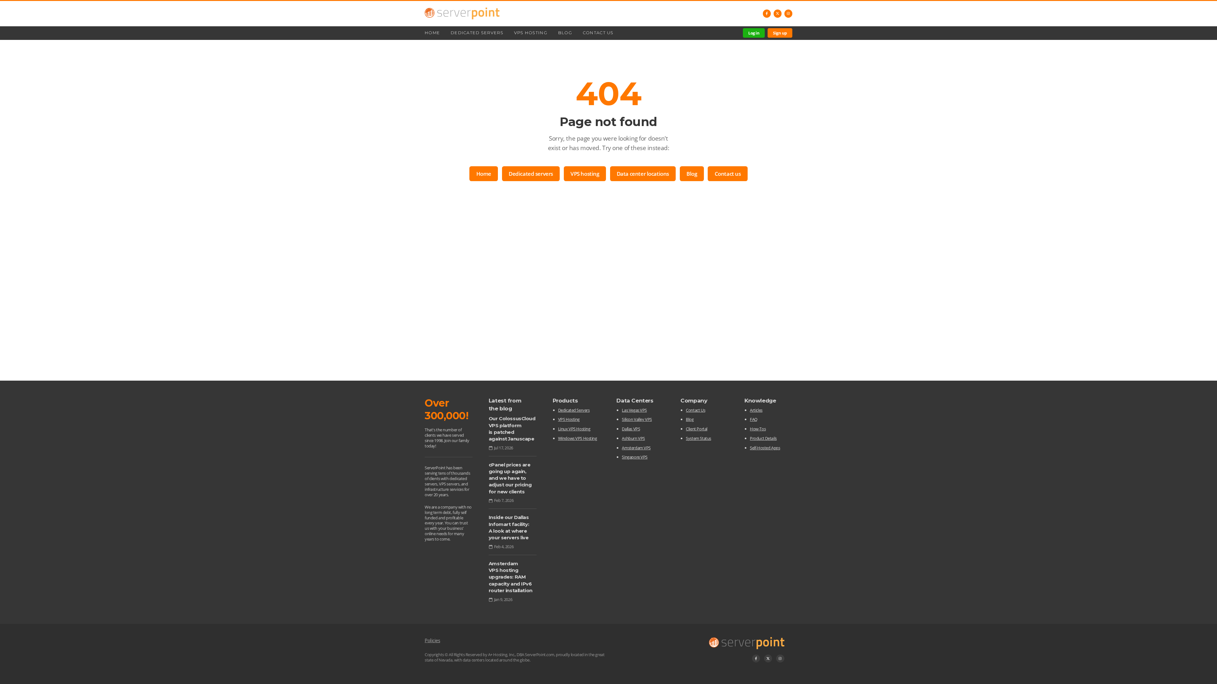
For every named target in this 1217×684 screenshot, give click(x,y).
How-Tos (758, 429)
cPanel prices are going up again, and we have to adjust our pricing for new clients (510, 478)
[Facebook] (767, 14)
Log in (753, 33)
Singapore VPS (634, 457)
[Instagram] (788, 14)
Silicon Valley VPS (637, 419)
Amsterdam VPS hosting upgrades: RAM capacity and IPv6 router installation (510, 577)
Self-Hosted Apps (765, 448)
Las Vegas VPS (634, 410)
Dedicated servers (531, 173)
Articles (756, 410)
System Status (698, 438)
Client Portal (696, 429)
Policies (432, 640)
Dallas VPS (631, 429)
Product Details (763, 438)
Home (432, 32)
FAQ (753, 419)
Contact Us (598, 32)
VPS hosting (584, 173)
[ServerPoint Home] (462, 13)
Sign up (780, 33)
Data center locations (643, 173)
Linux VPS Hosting (574, 429)
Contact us (728, 173)
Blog (565, 32)
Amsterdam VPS (636, 448)
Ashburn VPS (633, 438)
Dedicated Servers (477, 32)
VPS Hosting (530, 32)
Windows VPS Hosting (577, 438)
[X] (778, 14)
